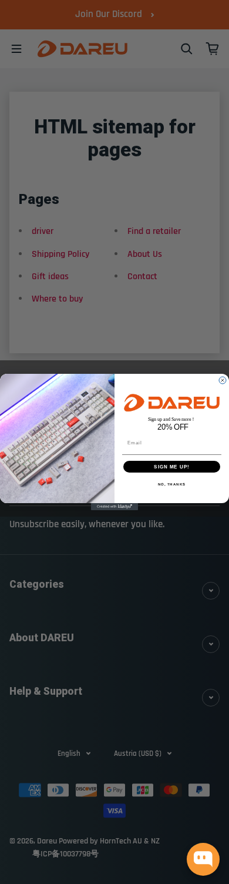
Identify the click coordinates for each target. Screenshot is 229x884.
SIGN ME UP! (172, 466)
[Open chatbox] (203, 859)
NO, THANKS (172, 484)
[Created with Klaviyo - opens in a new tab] (114, 506)
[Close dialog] (222, 380)
